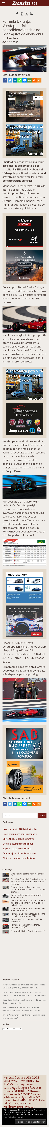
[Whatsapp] (19, 80)
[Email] (29, 80)
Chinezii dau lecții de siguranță (18, 839)
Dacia (6, 1088)
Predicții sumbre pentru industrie (20, 834)
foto (31, 1090)
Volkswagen (14, 1107)
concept (20, 1084)
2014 (7, 1081)
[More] (39, 80)
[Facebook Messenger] (24, 80)
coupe (30, 1084)
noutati (39, 1094)
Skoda (41, 1100)
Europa (25, 1087)
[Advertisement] (24, 955)
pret (26, 1097)
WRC (33, 1107)
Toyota (19, 1104)
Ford (11, 1091)
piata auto (14, 1097)
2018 (23, 1081)
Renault (7, 1100)
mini (34, 1094)
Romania (32, 1099)
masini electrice (10, 1094)
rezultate (19, 1099)
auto (36, 1081)
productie (34, 1096)
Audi (29, 1081)
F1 (31, 1087)
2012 (27, 1077)
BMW (8, 1084)
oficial (7, 1096)
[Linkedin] (15, 80)
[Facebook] (5, 80)
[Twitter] (10, 80)
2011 (20, 1077)
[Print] (34, 80)
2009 (6, 1078)
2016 (18, 1081)
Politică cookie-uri (15, 1117)
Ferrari (6, 1091)
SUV (7, 1103)
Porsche (21, 1097)
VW (28, 1107)
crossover (38, 1085)
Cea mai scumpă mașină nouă (18, 843)
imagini (37, 1091)
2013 (35, 1077)
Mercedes (25, 1094)
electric (15, 1087)
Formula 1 (20, 1091)
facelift (37, 1088)
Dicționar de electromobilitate (19, 858)
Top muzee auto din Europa (17, 848)
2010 (13, 1077)
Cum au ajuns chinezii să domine (19, 853)
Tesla (13, 1104)
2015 (13, 1081)
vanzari (27, 1103)
